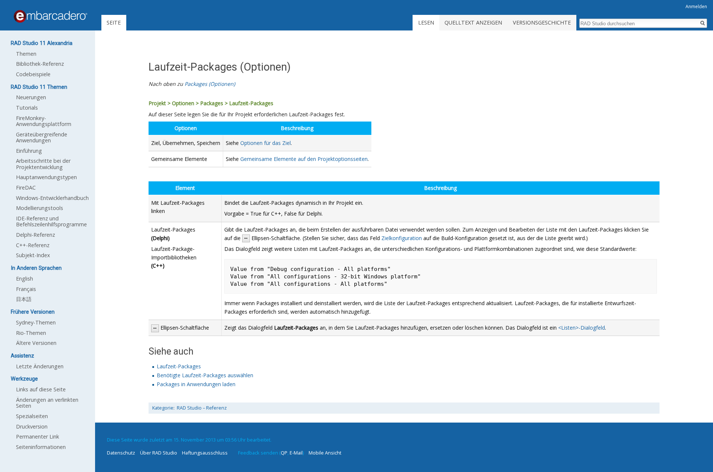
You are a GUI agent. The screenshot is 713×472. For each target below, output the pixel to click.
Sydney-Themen (36, 322)
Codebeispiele (33, 74)
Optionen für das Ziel (265, 142)
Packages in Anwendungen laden (196, 384)
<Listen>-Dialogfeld (581, 327)
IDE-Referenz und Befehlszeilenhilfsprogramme (51, 221)
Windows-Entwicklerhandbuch (52, 197)
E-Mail (296, 452)
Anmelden (696, 6)
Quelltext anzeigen (473, 22)
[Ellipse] (246, 238)
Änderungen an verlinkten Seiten (47, 402)
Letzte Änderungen (40, 366)
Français (26, 288)
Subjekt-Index (33, 255)
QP (284, 452)
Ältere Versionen (36, 342)
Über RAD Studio (158, 452)
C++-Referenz (32, 245)
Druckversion (32, 426)
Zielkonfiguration (401, 238)
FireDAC (26, 187)
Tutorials (27, 107)
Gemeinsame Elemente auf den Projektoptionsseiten (304, 158)
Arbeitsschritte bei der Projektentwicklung (43, 163)
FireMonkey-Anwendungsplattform (43, 120)
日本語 (24, 299)
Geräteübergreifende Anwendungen (41, 137)
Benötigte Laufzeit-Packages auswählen (205, 375)
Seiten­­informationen (41, 446)
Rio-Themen (31, 332)
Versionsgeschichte (542, 22)
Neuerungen (31, 97)
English (24, 278)
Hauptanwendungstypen (46, 177)
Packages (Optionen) (210, 83)
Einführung (29, 150)
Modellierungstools (39, 207)
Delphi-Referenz (35, 234)
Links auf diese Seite (41, 389)
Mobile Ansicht (325, 452)
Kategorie (162, 408)
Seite (114, 22)
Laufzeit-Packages (179, 366)
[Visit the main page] (50, 16)
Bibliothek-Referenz (40, 63)
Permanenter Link (37, 436)
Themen (26, 53)
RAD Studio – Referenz (202, 408)
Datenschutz (121, 452)
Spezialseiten (32, 416)
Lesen (426, 22)
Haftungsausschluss (205, 452)
